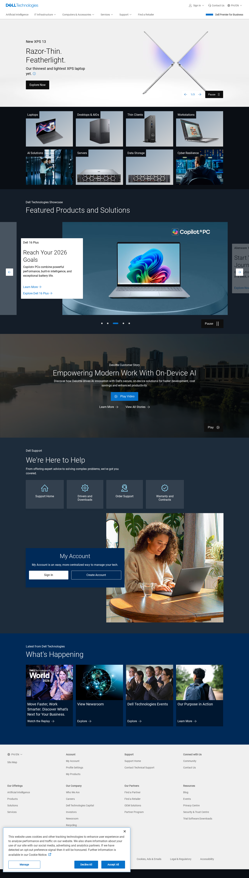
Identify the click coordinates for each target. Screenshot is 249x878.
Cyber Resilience (188, 153)
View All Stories (135, 407)
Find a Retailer (132, 798)
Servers (82, 153)
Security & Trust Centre (196, 812)
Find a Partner (132, 792)
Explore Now (38, 85)
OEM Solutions (132, 805)
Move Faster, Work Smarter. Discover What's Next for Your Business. (47, 709)
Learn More (30, 287)
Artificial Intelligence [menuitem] (17, 14)
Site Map (12, 762)
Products (12, 798)
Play (211, 427)
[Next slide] (199, 94)
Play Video (127, 396)
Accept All (113, 864)
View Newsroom (90, 704)
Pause (211, 94)
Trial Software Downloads (197, 818)
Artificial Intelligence (18, 792)
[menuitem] (45, 15)
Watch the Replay (38, 721)
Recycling (71, 825)
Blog (185, 792)
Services (12, 812)
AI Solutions (35, 153)
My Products (73, 774)
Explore (82, 721)
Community (189, 761)
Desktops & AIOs (88, 114)
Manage (24, 864)
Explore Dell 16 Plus (36, 293)
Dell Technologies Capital (80, 805)
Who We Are (72, 792)
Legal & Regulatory (180, 859)
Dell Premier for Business (229, 14)
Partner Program (134, 812)
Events (187, 798)
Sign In (48, 575)
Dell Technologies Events (147, 704)
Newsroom (72, 818)
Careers (70, 798)
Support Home (132, 761)
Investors (71, 812)
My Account (72, 761)
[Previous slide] (185, 94)
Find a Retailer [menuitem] (146, 14)
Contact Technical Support (139, 767)
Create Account (96, 575)
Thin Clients (135, 114)
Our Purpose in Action (195, 704)
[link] (216, 5)
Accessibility (207, 859)
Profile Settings (74, 767)
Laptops (32, 114)
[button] (197, 5)
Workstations (186, 114)
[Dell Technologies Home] (22, 5)
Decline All (86, 864)
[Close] (125, 831)
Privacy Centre (191, 805)
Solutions (12, 805)
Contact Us (189, 767)
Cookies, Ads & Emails (149, 859)
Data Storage (136, 153)
